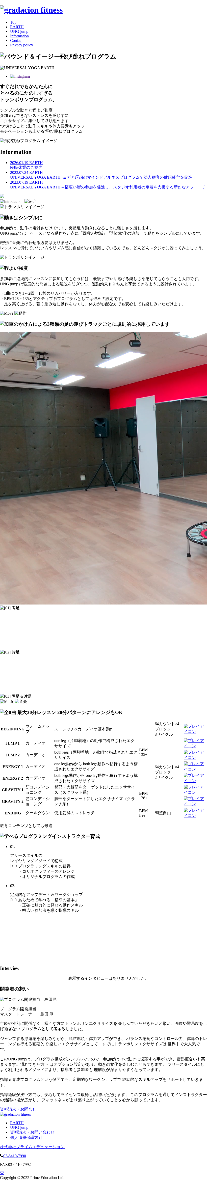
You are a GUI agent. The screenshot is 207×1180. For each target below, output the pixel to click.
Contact (16, 40)
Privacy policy (21, 45)
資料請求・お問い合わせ (32, 1132)
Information (19, 36)
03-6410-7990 (14, 1156)
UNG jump (19, 31)
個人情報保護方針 (26, 1137)
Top (13, 22)
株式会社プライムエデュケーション (32, 1147)
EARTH (17, 27)
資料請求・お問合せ (18, 1109)
